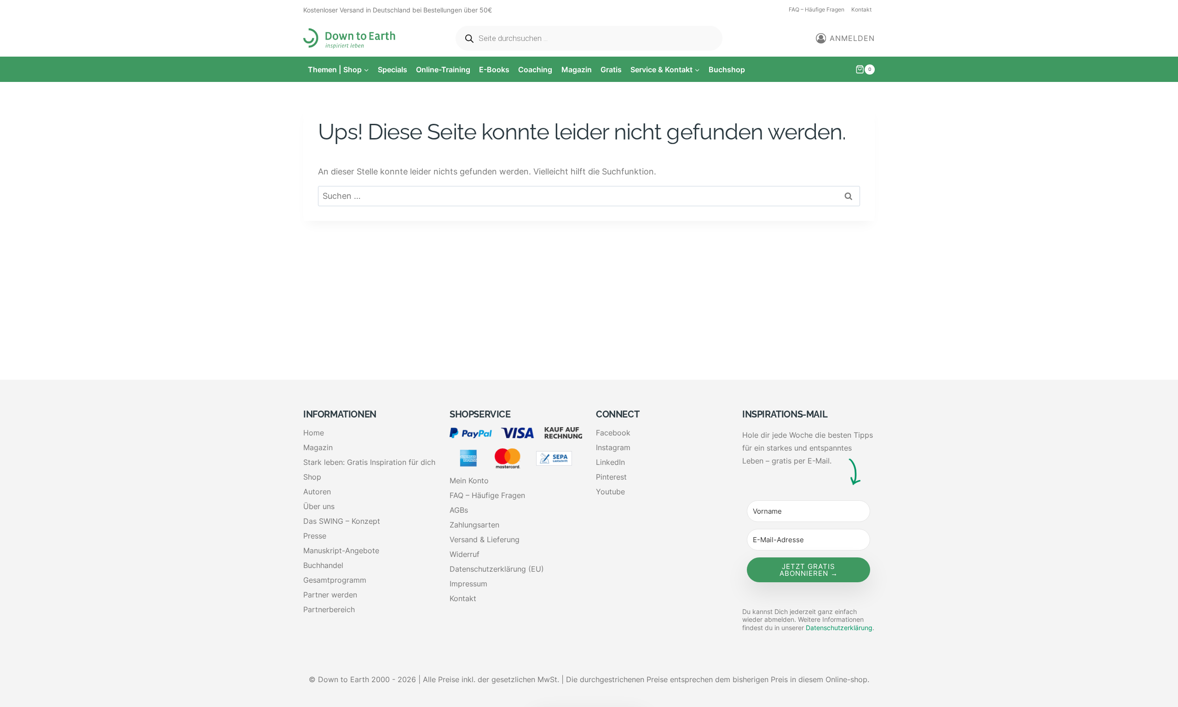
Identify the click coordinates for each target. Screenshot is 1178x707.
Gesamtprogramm (334, 580)
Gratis (611, 69)
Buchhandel (323, 565)
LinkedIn (610, 462)
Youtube (610, 491)
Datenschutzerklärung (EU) (497, 569)
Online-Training (443, 69)
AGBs (459, 510)
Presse (314, 535)
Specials (392, 69)
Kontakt (861, 9)
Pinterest (611, 476)
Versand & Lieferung (485, 539)
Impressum (468, 583)
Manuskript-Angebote (341, 550)
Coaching (535, 69)
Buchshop (727, 69)
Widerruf (464, 554)
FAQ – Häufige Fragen (816, 9)
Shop (312, 476)
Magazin (576, 69)
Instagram (613, 447)
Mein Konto (469, 480)
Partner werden (330, 594)
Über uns (319, 506)
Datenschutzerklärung (839, 628)
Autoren (317, 491)
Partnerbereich (329, 609)
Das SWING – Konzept (341, 521)
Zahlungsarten (474, 524)
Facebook (613, 432)
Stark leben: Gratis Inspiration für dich (369, 462)
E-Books (494, 69)
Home (313, 432)
